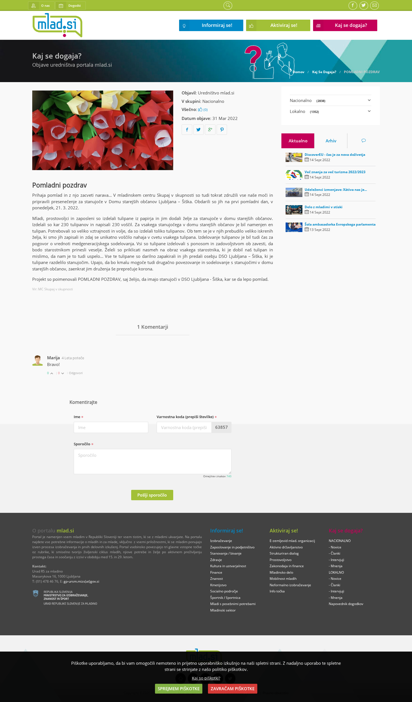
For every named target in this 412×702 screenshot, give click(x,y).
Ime (77, 416)
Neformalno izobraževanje (290, 585)
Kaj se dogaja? (351, 25)
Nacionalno (213, 101)
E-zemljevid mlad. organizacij (292, 540)
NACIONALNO (340, 540)
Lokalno (304, 111)
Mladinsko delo (281, 572)
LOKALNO (336, 572)
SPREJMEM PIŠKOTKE (179, 688)
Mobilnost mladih (283, 578)
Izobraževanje (221, 540)
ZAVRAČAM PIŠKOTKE (232, 688)
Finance (216, 572)
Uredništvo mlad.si (216, 93)
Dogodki (74, 5)
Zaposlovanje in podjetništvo (232, 547)
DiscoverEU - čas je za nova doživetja (335, 154)
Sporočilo (82, 443)
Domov (298, 72)
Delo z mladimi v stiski (323, 207)
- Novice (335, 547)
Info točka (277, 591)
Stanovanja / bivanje (226, 553)
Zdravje (216, 559)
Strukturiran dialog (284, 553)
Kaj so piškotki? (206, 678)
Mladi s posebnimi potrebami (233, 603)
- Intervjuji (336, 559)
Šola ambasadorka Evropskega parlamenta (340, 224)
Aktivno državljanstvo (286, 547)
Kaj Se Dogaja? (324, 72)
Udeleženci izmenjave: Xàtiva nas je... (336, 189)
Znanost (216, 578)
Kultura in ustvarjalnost (228, 566)
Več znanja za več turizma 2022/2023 (335, 172)
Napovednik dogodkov (346, 603)
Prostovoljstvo (280, 559)
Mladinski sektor (223, 610)
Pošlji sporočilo (152, 495)
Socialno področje (224, 591)
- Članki (334, 553)
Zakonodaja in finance (287, 566)
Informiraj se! (217, 25)
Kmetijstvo (218, 585)
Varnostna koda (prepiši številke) (185, 416)
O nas (45, 5)
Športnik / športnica (225, 597)
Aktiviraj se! (283, 25)
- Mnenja (335, 566)
